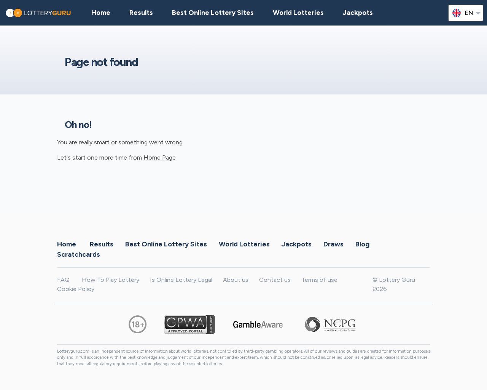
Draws (333, 244)
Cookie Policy (75, 288)
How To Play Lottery (110, 279)
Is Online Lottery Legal (181, 279)
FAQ (63, 279)
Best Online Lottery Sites (213, 12)
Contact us (275, 279)
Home (66, 244)
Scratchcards (78, 254)
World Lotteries (298, 12)
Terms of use (319, 279)
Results (101, 244)
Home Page (159, 157)
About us (235, 279)
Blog (362, 244)
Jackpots (358, 12)
